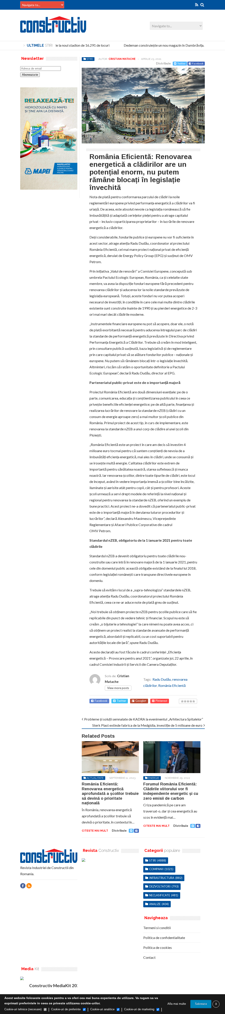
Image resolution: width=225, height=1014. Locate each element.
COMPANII (156, 869)
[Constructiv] (53, 30)
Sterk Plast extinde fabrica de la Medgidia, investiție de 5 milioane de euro (147, 725)
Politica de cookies (157, 947)
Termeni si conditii (157, 928)
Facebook (197, 63)
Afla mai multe (176, 1003)
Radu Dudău (161, 679)
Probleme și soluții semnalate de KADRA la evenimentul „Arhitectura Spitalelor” (143, 719)
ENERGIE (153, 777)
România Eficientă (172, 685)
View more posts (118, 688)
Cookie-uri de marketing (139, 1009)
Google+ (140, 700)
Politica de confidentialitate (164, 937)
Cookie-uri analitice (102, 1009)
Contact (149, 957)
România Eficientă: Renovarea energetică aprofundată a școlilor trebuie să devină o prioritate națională (110, 793)
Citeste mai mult (95, 830)
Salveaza (201, 1003)
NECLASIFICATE (159, 895)
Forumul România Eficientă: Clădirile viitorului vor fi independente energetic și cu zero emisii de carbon (170, 791)
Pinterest (161, 700)
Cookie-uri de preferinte (66, 1009)
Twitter (181, 63)
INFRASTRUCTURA (161, 878)
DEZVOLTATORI (160, 886)
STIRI (90, 59)
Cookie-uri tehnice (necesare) (23, 1009)
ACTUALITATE (95, 777)
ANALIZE (155, 904)
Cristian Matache (122, 59)
